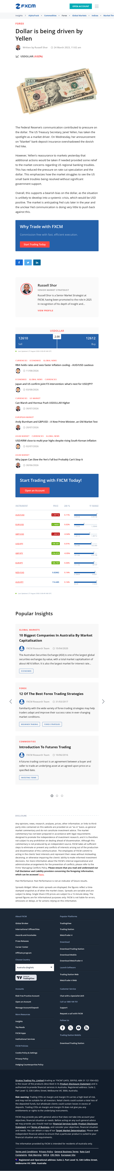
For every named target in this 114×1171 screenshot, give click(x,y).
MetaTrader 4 (66, 935)
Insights (19, 15)
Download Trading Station (72, 949)
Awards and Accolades (25, 935)
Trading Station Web (69, 974)
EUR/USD (19, 524)
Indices (95, 15)
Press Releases (22, 941)
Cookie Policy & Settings (26, 1052)
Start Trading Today (35, 244)
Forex (64, 15)
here (41, 874)
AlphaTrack (33, 15)
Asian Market (22, 436)
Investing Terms (28, 777)
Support (63, 1007)
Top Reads (20, 1027)
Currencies (21, 360)
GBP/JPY (19, 553)
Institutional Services (25, 1039)
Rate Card (85, 1151)
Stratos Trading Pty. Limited (29, 1080)
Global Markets (79, 15)
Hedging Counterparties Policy (29, 1064)
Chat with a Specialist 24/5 (72, 995)
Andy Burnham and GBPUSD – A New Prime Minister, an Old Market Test (56, 421)
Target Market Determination (71, 1130)
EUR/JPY (19, 563)
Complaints (21, 1155)
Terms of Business (40, 1127)
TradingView (65, 923)
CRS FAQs (55, 1155)
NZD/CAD (19, 572)
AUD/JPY (19, 582)
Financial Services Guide (65, 1123)
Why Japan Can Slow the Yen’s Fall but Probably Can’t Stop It (49, 459)
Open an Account (35, 490)
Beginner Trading (29, 724)
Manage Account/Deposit (27, 1007)
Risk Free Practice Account (27, 995)
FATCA (46, 1155)
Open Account (80, 6)
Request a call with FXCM (71, 1013)
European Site (68, 1155)
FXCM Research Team (37, 648)
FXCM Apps (20, 1033)
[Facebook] (62, 1027)
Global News (50, 360)
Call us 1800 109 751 (69, 1001)
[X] (70, 1027)
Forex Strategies (52, 724)
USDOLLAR (26, 56)
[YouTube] (78, 1027)
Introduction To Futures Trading (45, 747)
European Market (24, 417)
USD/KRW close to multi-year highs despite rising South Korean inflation (55, 440)
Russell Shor (41, 47)
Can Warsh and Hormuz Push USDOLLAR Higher (42, 402)
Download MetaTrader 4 (71, 960)
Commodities (50, 15)
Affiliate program (23, 953)
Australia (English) (25, 967)
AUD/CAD (19, 515)
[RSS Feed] (86, 1027)
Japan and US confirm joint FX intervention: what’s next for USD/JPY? (54, 384)
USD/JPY (19, 543)
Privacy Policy (21, 1058)
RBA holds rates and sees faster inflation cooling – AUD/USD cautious (54, 365)
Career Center (21, 947)
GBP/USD (19, 534)
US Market (35, 398)
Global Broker (21, 923)
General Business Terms (66, 1151)
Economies (35, 360)
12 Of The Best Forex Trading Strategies (51, 693)
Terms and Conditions (26, 1151)
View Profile (45, 310)
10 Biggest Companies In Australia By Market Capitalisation (55, 638)
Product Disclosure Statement (75, 1083)
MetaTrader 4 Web (68, 980)
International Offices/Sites (27, 929)
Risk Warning (35, 1155)
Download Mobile (68, 954)
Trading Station (67, 929)
